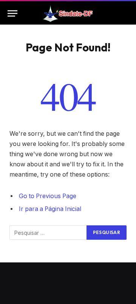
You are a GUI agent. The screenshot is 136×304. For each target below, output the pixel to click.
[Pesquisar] (125, 13)
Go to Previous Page (47, 196)
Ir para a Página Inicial (50, 208)
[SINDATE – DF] (68, 13)
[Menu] (12, 13)
